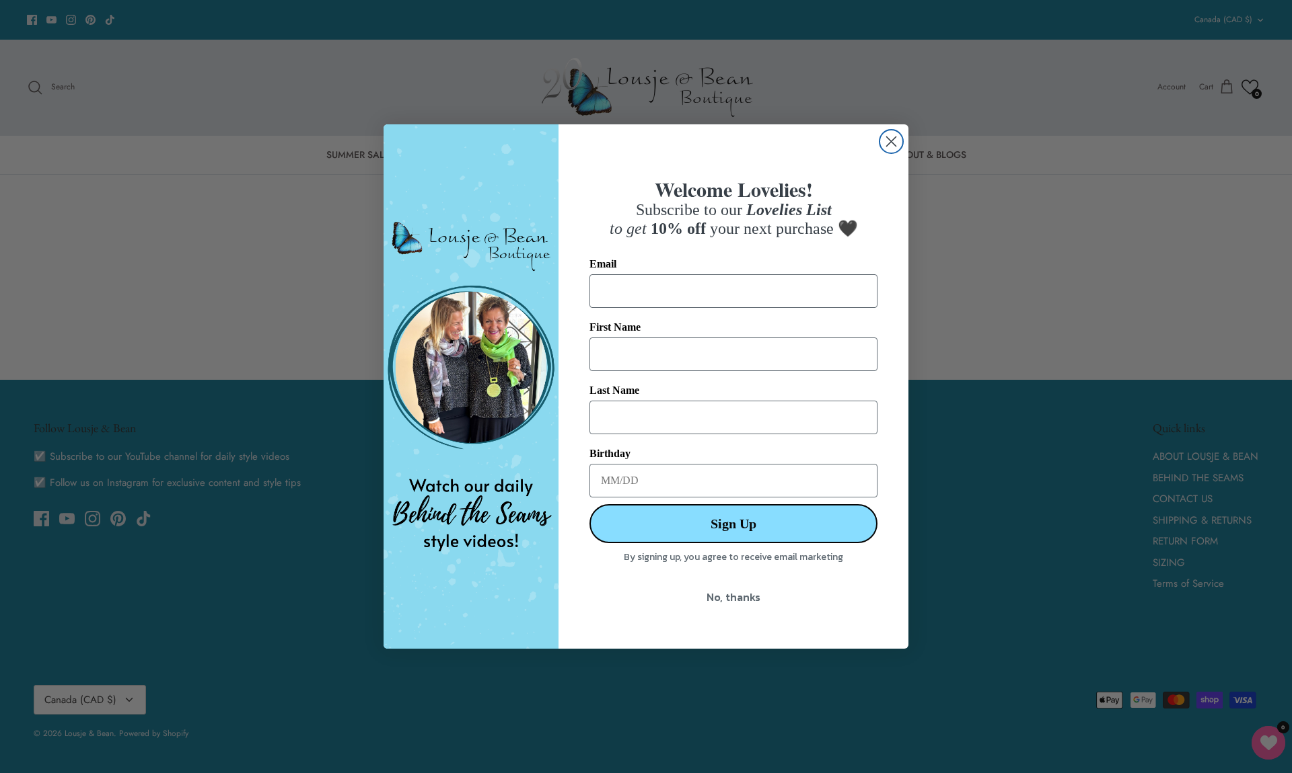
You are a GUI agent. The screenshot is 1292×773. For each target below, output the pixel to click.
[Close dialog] (891, 141)
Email (602, 264)
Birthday (610, 453)
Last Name (614, 390)
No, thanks (733, 597)
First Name (615, 327)
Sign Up (733, 523)
